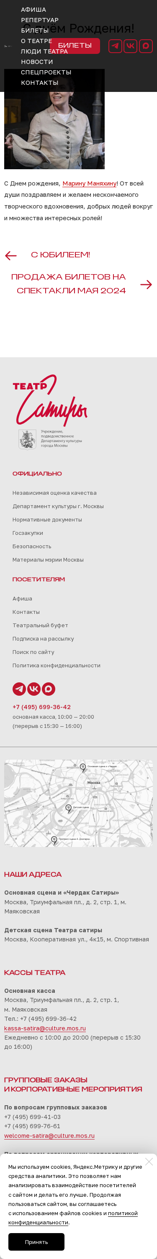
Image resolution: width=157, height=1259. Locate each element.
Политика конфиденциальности (56, 665)
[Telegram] (115, 46)
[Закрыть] (149, 1161)
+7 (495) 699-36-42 (42, 706)
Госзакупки (28, 532)
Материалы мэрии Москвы (48, 559)
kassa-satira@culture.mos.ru (45, 1028)
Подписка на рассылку (43, 638)
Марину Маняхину (89, 183)
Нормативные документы (47, 519)
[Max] (146, 46)
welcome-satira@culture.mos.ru (49, 1135)
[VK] (130, 46)
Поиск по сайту (33, 652)
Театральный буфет (40, 625)
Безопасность (32, 546)
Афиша (22, 598)
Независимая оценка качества (55, 492)
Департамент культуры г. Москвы (58, 506)
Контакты (26, 611)
